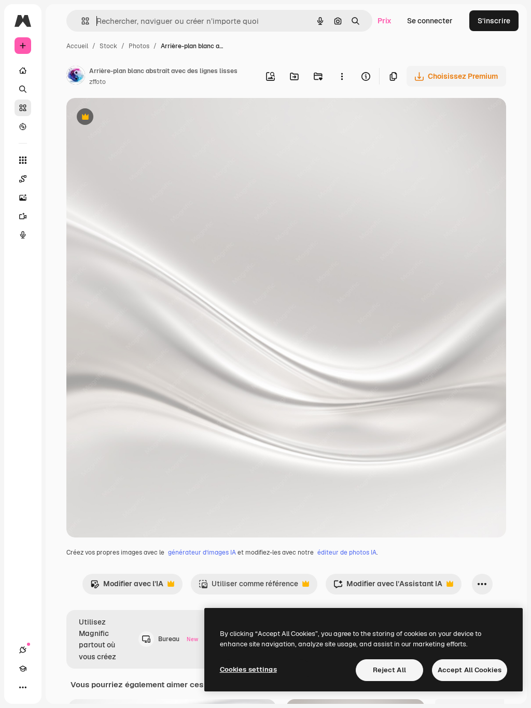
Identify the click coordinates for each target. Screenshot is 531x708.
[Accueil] (23, 70)
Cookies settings (248, 669)
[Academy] (23, 668)
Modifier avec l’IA (126, 586)
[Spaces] (23, 179)
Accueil (77, 46)
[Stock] (23, 108)
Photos (139, 46)
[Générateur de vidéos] (23, 216)
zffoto (97, 82)
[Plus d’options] (341, 76)
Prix (385, 20)
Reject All (389, 669)
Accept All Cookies (469, 669)
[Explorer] (23, 126)
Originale (134, 118)
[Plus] (23, 687)
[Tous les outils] (23, 160)
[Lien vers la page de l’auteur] (75, 77)
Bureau (178, 639)
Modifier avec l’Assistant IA (387, 586)
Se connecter (430, 20)
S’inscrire (494, 20)
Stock (108, 46)
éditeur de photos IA (346, 552)
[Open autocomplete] (81, 21)
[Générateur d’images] (23, 197)
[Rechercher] (23, 89)
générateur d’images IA (202, 552)
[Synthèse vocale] (23, 234)
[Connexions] (23, 650)
